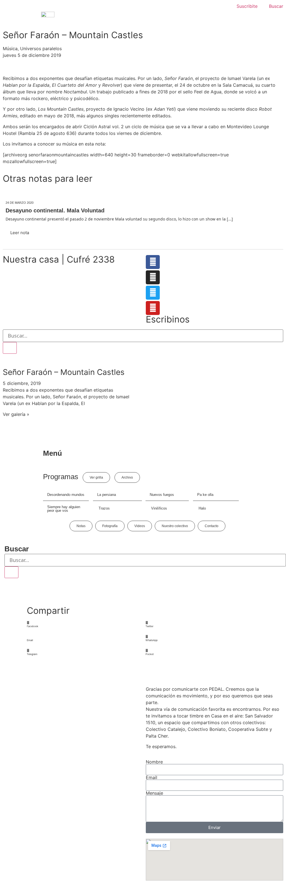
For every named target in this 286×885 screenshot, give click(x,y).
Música (10, 48)
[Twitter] (153, 293)
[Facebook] (153, 262)
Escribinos (168, 319)
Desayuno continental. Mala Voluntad (55, 210)
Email (151, 777)
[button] (84, 624)
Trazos (104, 508)
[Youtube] (153, 308)
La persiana (106, 495)
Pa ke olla (205, 495)
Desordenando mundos (65, 495)
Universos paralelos (41, 48)
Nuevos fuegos (162, 495)
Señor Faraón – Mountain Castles (64, 372)
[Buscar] (10, 348)
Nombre (154, 762)
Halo (202, 508)
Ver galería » (16, 414)
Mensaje (154, 793)
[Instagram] (153, 277)
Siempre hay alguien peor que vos (63, 509)
